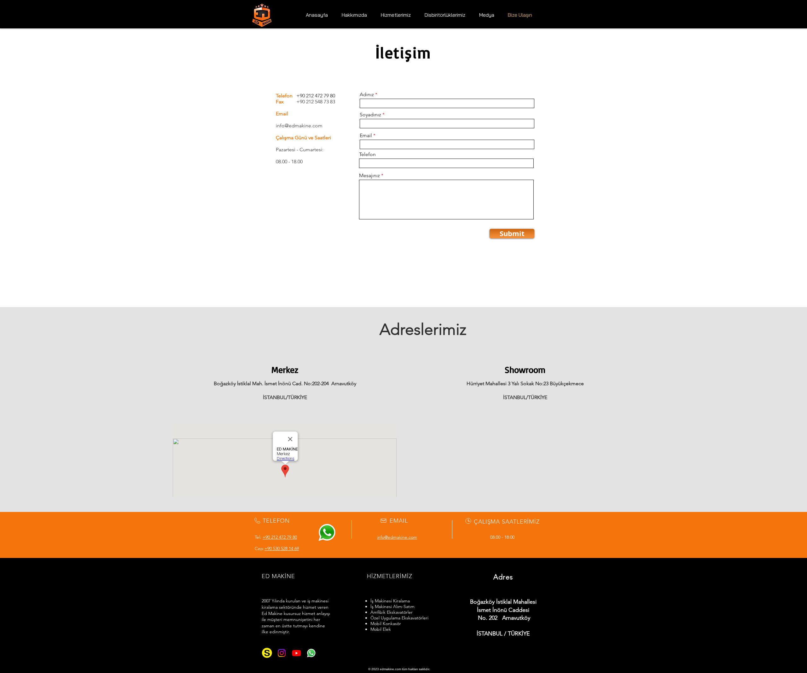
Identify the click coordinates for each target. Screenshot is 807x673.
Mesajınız (369, 175)
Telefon (367, 154)
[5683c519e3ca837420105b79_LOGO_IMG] (267, 653)
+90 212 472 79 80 (280, 537)
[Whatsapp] (311, 653)
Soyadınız (370, 114)
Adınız (367, 94)
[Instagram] (281, 653)
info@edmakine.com (299, 126)
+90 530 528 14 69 (281, 548)
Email (366, 135)
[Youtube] (296, 653)
